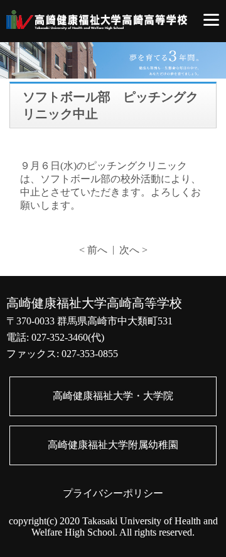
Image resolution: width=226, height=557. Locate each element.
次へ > (133, 250)
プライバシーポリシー (113, 493)
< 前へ (93, 250)
